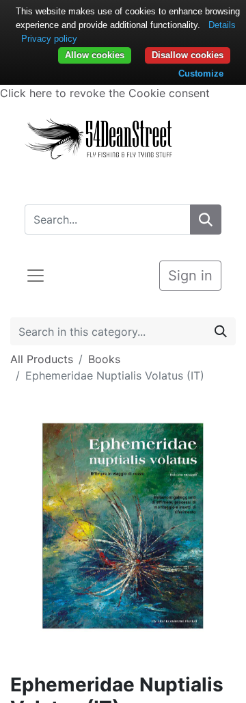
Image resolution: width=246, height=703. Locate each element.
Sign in (190, 275)
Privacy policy (49, 39)
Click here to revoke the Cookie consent (105, 93)
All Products (41, 359)
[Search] (205, 219)
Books (104, 359)
